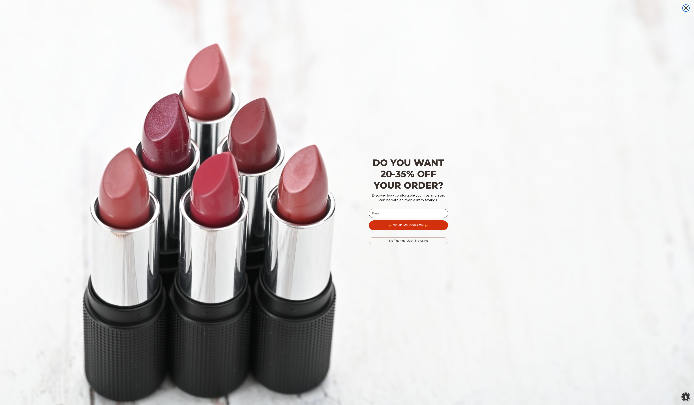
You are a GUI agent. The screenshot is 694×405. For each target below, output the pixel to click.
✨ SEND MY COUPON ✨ (409, 225)
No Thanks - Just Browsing (408, 240)
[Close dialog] (685, 8)
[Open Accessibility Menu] (685, 396)
